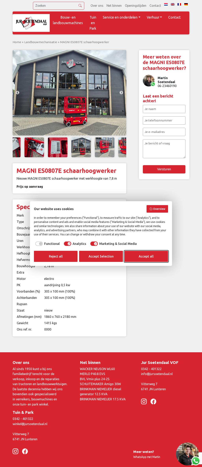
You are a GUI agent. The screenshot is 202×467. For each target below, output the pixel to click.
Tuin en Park (92, 22)
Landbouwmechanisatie (40, 42)
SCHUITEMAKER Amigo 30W (100, 384)
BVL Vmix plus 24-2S (94, 379)
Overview (159, 208)
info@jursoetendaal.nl (157, 374)
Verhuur (153, 17)
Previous (18, 93)
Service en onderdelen (120, 17)
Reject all (56, 256)
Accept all (146, 256)
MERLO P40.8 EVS (92, 374)
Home (17, 42)
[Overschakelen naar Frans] (179, 4)
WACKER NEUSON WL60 (97, 369)
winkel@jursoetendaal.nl (30, 424)
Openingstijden (135, 5)
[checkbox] (47, 243)
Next (121, 93)
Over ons (97, 5)
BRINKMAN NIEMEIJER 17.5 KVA (103, 399)
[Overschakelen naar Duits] (186, 4)
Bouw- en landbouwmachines (68, 20)
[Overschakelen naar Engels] (172, 4)
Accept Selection (101, 256)
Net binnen (114, 5)
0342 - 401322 (151, 369)
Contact (155, 5)
